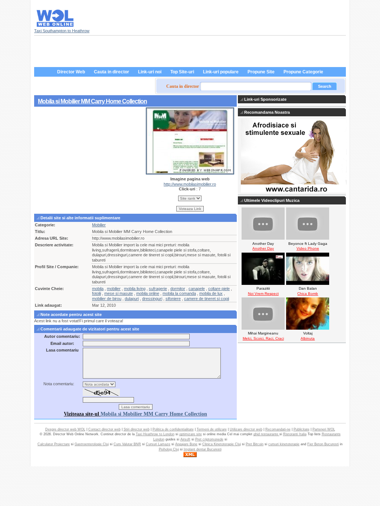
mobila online (147, 293)
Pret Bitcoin (254, 444)
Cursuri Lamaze (158, 444)
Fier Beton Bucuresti (323, 444)
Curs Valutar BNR (127, 444)
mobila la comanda (179, 293)
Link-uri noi (149, 71)
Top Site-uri (182, 71)
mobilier (114, 288)
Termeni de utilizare (212, 429)
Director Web (71, 71)
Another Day (263, 248)
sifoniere (173, 298)
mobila (98, 288)
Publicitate (301, 429)
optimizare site (190, 434)
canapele (197, 288)
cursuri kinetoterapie (283, 444)
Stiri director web (137, 429)
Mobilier (99, 225)
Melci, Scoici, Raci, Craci (263, 338)
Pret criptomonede (209, 439)
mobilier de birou (106, 298)
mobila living (134, 288)
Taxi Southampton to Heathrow (61, 31)
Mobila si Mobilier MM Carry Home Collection (92, 101)
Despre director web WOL (65, 429)
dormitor (177, 288)
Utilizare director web (246, 429)
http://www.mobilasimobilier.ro (190, 184)
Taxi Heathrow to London (155, 434)
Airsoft (185, 439)
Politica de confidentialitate (173, 429)
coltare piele (219, 288)
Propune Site (261, 71)
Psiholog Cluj (169, 449)
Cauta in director (111, 71)
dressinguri (152, 298)
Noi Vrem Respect (263, 294)
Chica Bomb (307, 294)
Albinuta (308, 338)
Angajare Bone (186, 444)
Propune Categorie (303, 71)
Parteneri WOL (323, 429)
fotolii (96, 293)
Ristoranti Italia (295, 434)
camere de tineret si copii (206, 298)
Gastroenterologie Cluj (92, 444)
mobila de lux (211, 293)
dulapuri (132, 298)
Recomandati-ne (278, 429)
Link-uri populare (221, 71)
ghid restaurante (266, 434)
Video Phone (308, 248)
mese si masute (118, 293)
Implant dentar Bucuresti (203, 449)
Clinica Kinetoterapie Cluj (221, 444)
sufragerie (158, 288)
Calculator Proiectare (53, 444)
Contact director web (104, 429)
